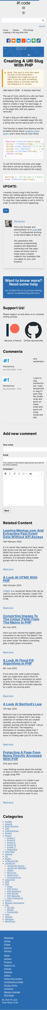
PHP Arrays (12, 889)
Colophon (8, 988)
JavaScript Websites (16, 868)
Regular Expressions (14, 903)
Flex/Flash (10, 851)
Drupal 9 (11, 842)
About (7, 955)
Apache (8, 824)
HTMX (6, 591)
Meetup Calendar (12, 992)
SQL (7, 905)
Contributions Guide (13, 982)
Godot (8, 858)
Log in (42, 26)
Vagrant (8, 916)
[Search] (43, 20)
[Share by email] (14, 41)
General (8, 854)
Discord (7, 948)
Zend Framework (15, 898)
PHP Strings (28, 30)
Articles (16, 30)
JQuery (10, 870)
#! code (23, 3)
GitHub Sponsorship (33, 340)
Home (5, 30)
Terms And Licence (13, 978)
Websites (9, 919)
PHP (6, 211)
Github (7, 941)
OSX (7, 882)
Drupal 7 (11, 838)
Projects (8, 962)
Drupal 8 (11, 840)
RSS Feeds (9, 995)
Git (6, 856)
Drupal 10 (11, 845)
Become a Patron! (13, 340)
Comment (7, 469)
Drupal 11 (11, 847)
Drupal (8, 835)
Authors (7, 959)
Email (5, 455)
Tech (7, 914)
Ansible (8, 821)
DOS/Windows (12, 831)
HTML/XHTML (11, 861)
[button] (39, 41)
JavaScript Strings (15, 865)
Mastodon (9, 937)
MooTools (11, 872)
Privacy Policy (10, 985)
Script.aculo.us (14, 877)
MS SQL (11, 907)
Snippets (8, 972)
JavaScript (10, 863)
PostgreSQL (12, 912)
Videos (7, 975)
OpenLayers (12, 875)
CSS (7, 828)
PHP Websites (13, 896)
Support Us (9, 965)
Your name (8, 445)
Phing (9, 886)
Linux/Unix (10, 879)
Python (8, 900)
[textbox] (23, 491)
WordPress (10, 921)
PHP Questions (14, 891)
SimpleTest (12, 849)
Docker (8, 833)
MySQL (10, 909)
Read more (8, 569)
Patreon (7, 951)
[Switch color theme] (23, 12)
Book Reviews (11, 826)
